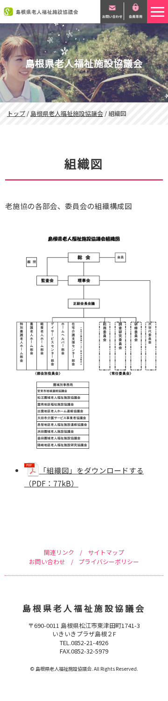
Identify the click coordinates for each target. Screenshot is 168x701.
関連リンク (59, 552)
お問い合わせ (47, 561)
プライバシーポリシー (108, 561)
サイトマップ (106, 552)
